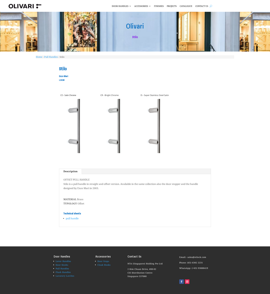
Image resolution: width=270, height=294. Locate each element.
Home (39, 56)
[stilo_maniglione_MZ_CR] (115, 160)
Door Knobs (62, 265)
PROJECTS (172, 6)
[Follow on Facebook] (181, 281)
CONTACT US (201, 6)
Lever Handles (63, 261)
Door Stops (103, 261)
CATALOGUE (186, 6)
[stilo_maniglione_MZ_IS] (155, 160)
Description (70, 171)
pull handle (72, 218)
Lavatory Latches (65, 275)
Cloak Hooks (104, 265)
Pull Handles (51, 56)
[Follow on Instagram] (187, 281)
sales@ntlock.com (196, 257)
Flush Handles (63, 272)
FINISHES (159, 6)
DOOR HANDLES (120, 6)
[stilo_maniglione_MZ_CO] (75, 160)
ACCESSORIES (141, 6)
